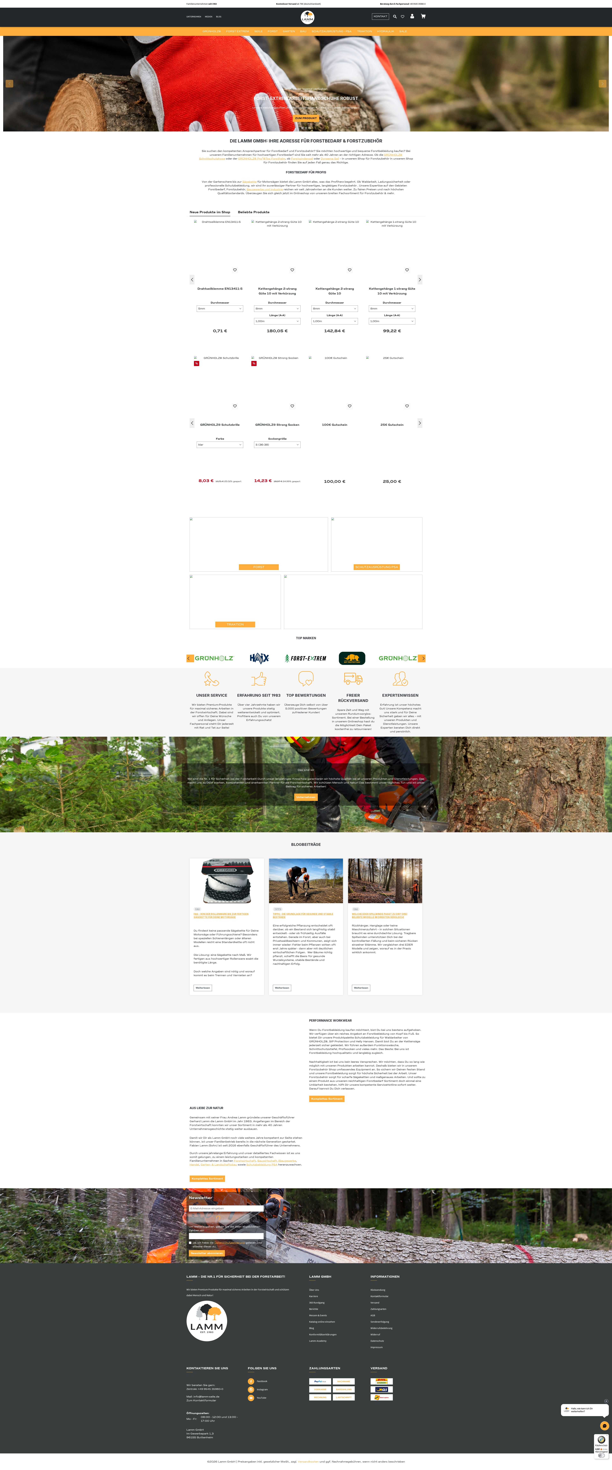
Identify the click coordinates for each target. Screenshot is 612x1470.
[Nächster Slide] (602, 83)
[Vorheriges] (192, 279)
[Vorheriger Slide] (9, 83)
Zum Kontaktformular (201, 1400)
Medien (208, 16)
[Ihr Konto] (412, 17)
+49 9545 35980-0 (210, 1389)
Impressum (377, 1347)
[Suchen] (395, 16)
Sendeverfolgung (380, 1321)
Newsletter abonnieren (207, 1253)
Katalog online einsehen (322, 1321)
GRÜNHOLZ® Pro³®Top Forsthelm (261, 158)
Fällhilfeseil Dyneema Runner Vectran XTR (392, 291)
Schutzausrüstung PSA (376, 567)
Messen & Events (318, 1315)
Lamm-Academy (317, 1340)
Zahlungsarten (378, 1308)
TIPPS (277, 909)
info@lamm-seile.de (206, 1396)
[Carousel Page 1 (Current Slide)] (302, 128)
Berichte (313, 1308)
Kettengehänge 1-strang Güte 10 (277, 291)
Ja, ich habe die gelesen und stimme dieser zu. (227, 1244)
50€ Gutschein (277, 425)
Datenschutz (377, 1340)
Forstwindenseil (302, 158)
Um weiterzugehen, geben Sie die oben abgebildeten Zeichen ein (224, 1228)
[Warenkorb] (423, 17)
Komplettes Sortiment (326, 1098)
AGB (373, 1315)
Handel (194, 1164)
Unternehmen (193, 16)
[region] (306, 83)
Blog (218, 16)
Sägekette (249, 181)
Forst (258, 567)
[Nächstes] (420, 279)
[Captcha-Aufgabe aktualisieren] (255, 1218)
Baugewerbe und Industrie (265, 189)
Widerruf (375, 1334)
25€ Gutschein (219, 425)
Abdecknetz (334, 425)
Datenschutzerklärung (229, 1242)
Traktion (235, 624)
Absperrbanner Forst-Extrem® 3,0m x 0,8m (392, 427)
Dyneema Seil (330, 158)
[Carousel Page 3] (309, 128)
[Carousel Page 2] (306, 128)
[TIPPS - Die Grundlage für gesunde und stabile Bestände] (306, 881)
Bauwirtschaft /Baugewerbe (276, 1160)
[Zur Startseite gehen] (308, 17)
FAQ (197, 909)
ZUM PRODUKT (306, 118)
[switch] (601, 1455)
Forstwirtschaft (245, 1160)
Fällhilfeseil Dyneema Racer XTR (334, 291)
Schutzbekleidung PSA (261, 1164)
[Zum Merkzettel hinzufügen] (235, 270)
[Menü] (607, 1436)
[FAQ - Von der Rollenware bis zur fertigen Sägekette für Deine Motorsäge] (227, 881)
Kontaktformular (380, 1296)
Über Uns (314, 1289)
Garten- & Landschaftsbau (219, 1164)
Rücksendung (378, 1289)
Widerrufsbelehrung (381, 1328)
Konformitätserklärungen (323, 1334)
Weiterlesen (203, 988)
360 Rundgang (316, 1302)
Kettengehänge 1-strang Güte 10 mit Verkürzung (220, 291)
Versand (375, 1302)
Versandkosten (308, 1461)
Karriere (313, 1296)
